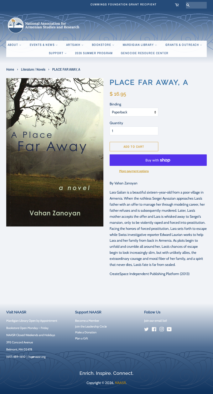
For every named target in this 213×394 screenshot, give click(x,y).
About (13, 45)
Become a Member (87, 321)
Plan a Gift (81, 338)
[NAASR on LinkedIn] (177, 330)
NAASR (120, 383)
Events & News (43, 45)
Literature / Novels (33, 69)
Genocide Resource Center (144, 53)
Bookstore (102, 45)
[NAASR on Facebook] (154, 330)
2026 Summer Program (94, 53)
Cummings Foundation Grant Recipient (123, 4)
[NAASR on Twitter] (146, 330)
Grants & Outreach (182, 45)
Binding (115, 104)
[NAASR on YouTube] (169, 330)
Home (10, 69)
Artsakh (73, 45)
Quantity (116, 123)
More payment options (134, 171)
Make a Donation (86, 332)
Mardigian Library (139, 45)
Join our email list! (155, 321)
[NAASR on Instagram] (161, 330)
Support (56, 53)
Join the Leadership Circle (91, 326)
